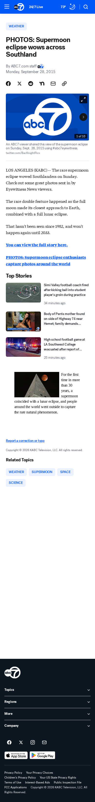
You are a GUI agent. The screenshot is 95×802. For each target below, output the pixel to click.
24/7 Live (36, 7)
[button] (7, 6)
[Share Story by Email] (53, 83)
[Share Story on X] (19, 83)
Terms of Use (12, 782)
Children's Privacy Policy (20, 777)
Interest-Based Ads (37, 782)
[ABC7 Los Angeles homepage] (19, 7)
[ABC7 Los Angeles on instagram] (33, 743)
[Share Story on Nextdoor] (42, 83)
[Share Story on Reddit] (31, 83)
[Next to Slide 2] (83, 117)
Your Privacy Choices (39, 772)
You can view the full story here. (37, 245)
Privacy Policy (13, 772)
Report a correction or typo (25, 440)
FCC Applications (15, 787)
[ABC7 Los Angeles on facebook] (9, 743)
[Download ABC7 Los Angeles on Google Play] (42, 755)
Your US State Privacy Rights (58, 777)
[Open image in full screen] (83, 99)
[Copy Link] (64, 83)
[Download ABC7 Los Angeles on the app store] (16, 755)
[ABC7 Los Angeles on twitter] (21, 743)
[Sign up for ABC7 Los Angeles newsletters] (44, 743)
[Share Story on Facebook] (8, 83)
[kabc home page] (12, 672)
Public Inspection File (67, 782)
